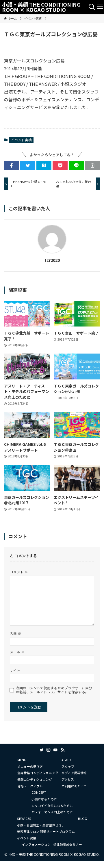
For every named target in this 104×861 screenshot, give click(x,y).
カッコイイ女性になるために (52, 805)
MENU (21, 759)
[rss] (62, 750)
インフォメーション (36, 844)
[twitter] (41, 750)
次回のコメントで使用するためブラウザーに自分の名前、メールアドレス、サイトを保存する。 (54, 690)
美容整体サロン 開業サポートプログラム (46, 831)
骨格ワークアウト (30, 786)
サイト (15, 670)
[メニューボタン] (100, 7)
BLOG (82, 818)
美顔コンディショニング (34, 779)
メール (17, 651)
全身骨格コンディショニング (37, 772)
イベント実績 (21, 139)
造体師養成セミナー (67, 844)
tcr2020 (52, 259)
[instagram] (48, 750)
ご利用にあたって (74, 786)
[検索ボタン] (92, 7)
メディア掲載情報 (74, 772)
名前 (15, 633)
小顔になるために (44, 799)
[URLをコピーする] (92, 165)
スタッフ (68, 766)
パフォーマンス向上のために (52, 812)
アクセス (68, 779)
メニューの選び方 (30, 766)
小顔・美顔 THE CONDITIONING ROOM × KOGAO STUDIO (41, 7)
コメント (19, 571)
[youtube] (55, 750)
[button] (11, 165)
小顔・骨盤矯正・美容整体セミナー (42, 825)
